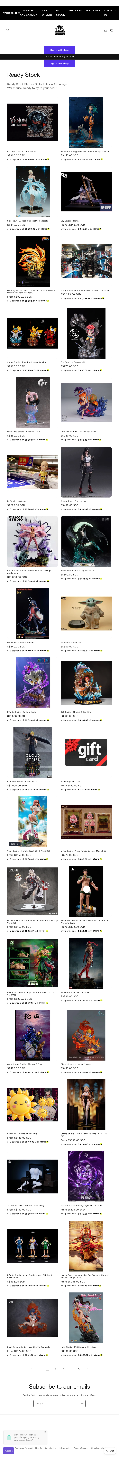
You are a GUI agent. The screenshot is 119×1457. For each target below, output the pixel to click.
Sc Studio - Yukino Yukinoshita (22, 1134)
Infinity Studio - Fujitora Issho (21, 712)
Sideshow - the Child (71, 642)
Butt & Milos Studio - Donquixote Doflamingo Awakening (29, 571)
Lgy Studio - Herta (70, 221)
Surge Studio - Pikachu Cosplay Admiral (26, 362)
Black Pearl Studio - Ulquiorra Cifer (78, 570)
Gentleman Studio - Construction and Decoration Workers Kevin (85, 921)
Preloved (75, 10)
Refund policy (51, 1448)
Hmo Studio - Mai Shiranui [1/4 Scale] (79, 1347)
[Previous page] (32, 1368)
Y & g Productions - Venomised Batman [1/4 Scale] (85, 290)
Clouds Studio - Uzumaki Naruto (76, 1064)
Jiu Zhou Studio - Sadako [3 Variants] (25, 1205)
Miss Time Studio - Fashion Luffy (23, 431)
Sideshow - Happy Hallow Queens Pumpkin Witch (85, 151)
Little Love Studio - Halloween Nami (78, 431)
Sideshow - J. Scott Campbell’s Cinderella (27, 221)
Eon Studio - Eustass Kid (73, 362)
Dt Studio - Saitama (16, 501)
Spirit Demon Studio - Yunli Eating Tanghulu (28, 1347)
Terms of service (81, 1448)
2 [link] (48, 1368)
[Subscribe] (82, 1403)
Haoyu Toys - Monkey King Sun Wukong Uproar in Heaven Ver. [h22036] (85, 1276)
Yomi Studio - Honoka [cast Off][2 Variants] (28, 851)
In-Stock (60, 12)
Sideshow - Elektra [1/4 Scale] (75, 992)
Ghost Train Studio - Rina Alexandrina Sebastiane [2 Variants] (32, 921)
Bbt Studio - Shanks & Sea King (76, 712)
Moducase (93, 10)
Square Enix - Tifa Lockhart (74, 501)
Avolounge (9, 13)
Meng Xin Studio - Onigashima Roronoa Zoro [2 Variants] (30, 993)
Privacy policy (65, 1448)
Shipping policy (98, 1448)
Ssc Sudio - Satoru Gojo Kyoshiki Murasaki (81, 1205)
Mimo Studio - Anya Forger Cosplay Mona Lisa (83, 851)
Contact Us (110, 12)
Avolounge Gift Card (71, 781)
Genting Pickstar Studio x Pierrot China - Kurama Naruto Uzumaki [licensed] (31, 291)
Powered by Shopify (33, 1448)
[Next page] (87, 1368)
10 (79, 1368)
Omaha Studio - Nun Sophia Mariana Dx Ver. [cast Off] (85, 1135)
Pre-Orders (47, 12)
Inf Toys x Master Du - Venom (22, 151)
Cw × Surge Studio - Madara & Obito (25, 1064)
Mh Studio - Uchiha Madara (20, 642)
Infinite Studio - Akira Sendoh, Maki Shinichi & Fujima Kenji (29, 1276)
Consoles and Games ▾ (28, 12)
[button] (8, 30)
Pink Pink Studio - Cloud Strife (22, 781)
